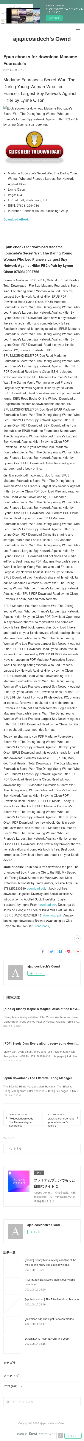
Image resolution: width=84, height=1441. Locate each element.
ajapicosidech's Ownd (42, 39)
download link (47, 904)
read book (42, 926)
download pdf (36, 888)
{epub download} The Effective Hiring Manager (37, 1078)
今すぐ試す (54, 17)
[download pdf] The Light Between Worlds (49, 1319)
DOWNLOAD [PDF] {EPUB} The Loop (47, 1338)
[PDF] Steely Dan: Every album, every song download (42, 1043)
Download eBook (16, 219)
